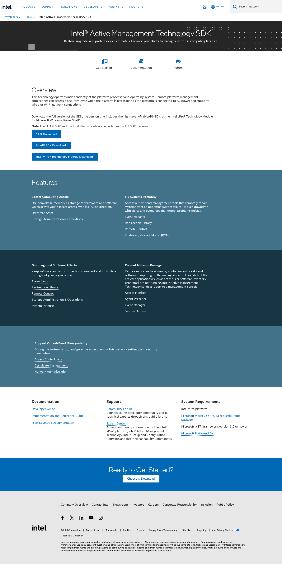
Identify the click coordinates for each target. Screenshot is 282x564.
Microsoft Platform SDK (197, 433)
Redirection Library (138, 223)
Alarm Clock (40, 281)
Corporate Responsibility (179, 505)
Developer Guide (43, 409)
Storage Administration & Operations (57, 219)
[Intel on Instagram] (100, 518)
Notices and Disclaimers (208, 544)
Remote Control (136, 229)
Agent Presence (136, 299)
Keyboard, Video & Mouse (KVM (146, 235)
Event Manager (135, 217)
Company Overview (74, 505)
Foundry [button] (136, 6)
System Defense (43, 306)
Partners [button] (115, 6)
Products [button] (27, 6)
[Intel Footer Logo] (39, 527)
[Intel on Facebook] (62, 518)
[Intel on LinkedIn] (81, 518)
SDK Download (46, 134)
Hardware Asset (42, 213)
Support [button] (48, 6)
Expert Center (116, 423)
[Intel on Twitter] (72, 518)
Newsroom (120, 505)
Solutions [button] (69, 6)
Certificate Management (51, 365)
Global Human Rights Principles (190, 547)
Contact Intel (100, 505)
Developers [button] (93, 6)
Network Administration (51, 372)
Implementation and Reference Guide (58, 416)
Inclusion (206, 505)
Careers (153, 505)
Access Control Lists (48, 359)
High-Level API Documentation (53, 423)
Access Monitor (135, 293)
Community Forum (119, 409)
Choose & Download (141, 479)
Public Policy (225, 505)
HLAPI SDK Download (51, 145)
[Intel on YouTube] (91, 518)
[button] (141, 210)
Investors (138, 505)
